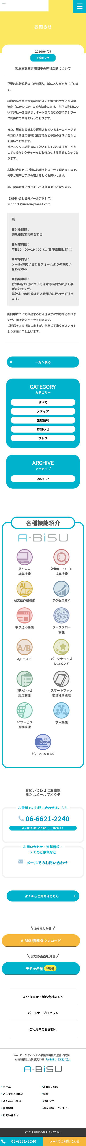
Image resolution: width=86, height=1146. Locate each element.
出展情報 (43, 420)
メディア (43, 411)
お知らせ (43, 429)
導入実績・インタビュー (57, 1108)
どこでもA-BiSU (13, 1094)
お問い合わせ (11, 1115)
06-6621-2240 (23, 1141)
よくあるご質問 (12, 1101)
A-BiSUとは (50, 1086)
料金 (46, 1094)
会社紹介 (8, 1108)
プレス (43, 438)
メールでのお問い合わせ (64, 1141)
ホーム (7, 1086)
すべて (43, 402)
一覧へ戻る (43, 362)
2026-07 (43, 478)
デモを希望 (40, 968)
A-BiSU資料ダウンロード (41, 940)
